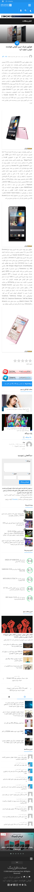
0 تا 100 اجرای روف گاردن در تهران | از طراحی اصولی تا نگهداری (12, 653)
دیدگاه (26, 437)
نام (29, 474)
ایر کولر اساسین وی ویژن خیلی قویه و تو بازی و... (15, 780)
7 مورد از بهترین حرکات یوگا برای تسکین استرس (13, 660)
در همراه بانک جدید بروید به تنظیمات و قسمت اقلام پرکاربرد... (14, 802)
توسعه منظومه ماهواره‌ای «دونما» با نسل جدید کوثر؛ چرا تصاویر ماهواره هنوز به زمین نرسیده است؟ (13, 714)
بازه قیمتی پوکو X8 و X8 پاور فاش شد (14, 384)
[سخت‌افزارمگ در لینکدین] (9, 885)
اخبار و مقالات (27, 21)
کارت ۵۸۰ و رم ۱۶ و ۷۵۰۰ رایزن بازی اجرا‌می (15, 824)
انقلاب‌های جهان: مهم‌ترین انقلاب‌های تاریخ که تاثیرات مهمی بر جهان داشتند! (18, 636)
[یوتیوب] (17, 371)
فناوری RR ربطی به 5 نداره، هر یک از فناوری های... (15, 772)
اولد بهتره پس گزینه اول (20, 765)
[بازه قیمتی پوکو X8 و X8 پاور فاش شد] (28, 723)
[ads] (17, 16)
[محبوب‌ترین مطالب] (9, 697)
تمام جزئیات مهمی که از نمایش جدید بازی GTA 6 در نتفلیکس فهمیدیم (13, 515)
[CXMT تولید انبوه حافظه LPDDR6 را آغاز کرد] (28, 732)
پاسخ (23, 449)
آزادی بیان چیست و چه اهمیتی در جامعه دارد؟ (13, 667)
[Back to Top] (17, 862)
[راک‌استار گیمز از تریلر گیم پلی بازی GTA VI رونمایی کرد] (29, 524)
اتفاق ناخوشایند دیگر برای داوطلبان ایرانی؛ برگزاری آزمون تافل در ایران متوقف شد (13, 742)
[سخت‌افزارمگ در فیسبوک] (14, 885)
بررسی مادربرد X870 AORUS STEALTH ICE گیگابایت (14, 580)
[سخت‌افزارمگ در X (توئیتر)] (11, 885)
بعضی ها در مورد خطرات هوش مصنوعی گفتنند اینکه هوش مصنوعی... (14, 758)
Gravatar (15, 499)
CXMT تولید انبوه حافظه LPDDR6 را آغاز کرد (13, 732)
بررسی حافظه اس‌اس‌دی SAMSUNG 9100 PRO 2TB (13, 570)
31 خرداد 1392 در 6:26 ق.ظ (16, 444)
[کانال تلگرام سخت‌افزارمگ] (20, 885)
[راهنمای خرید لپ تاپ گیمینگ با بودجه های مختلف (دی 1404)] (17, 842)
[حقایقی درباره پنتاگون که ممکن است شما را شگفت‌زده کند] (28, 645)
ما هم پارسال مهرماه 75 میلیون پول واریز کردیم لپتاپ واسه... (15, 810)
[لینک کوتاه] (3, 57)
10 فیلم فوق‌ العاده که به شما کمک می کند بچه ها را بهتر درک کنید (18, 430)
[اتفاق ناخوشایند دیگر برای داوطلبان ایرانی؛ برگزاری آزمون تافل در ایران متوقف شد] (28, 741)
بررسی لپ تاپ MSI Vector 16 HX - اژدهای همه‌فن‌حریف (15, 598)
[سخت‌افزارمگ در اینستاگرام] (17, 885)
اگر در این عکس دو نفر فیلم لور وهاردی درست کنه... (14, 818)
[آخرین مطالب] (25, 697)
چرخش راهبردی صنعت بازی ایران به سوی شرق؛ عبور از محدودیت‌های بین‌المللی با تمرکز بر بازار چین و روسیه (13, 542)
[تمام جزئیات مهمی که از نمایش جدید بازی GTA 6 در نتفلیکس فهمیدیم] (29, 515)
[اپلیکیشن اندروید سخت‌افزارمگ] (23, 885)
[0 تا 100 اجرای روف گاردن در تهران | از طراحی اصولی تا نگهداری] (28, 652)
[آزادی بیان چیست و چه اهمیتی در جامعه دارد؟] (28, 667)
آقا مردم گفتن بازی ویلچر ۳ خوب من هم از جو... (14, 795)
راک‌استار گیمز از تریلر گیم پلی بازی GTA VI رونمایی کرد (13, 524)
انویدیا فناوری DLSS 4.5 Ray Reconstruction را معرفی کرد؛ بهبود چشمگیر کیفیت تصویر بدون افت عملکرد (13, 533)
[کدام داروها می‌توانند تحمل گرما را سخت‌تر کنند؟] (17, 403)
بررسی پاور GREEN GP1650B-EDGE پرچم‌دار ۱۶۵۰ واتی (15, 561)
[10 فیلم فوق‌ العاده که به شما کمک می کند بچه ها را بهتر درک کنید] (17, 422)
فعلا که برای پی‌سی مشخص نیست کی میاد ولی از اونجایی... (14, 788)
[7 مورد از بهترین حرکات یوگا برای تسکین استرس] (28, 659)
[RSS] (25, 885)
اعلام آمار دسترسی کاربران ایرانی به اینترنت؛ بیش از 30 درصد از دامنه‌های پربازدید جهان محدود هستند (14, 705)
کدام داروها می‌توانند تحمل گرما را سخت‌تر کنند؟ (18, 410)
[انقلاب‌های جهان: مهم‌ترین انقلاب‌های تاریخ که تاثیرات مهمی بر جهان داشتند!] (17, 624)
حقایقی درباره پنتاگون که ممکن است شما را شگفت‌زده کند (12, 645)
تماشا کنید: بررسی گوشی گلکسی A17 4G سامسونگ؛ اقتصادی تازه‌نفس (14, 589)
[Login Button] (21, 10)
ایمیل (14, 474)
